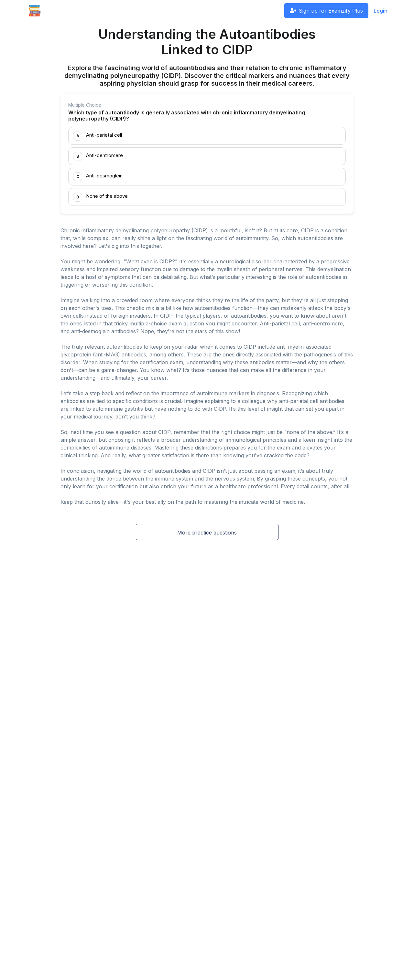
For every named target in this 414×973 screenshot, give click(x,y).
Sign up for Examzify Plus (331, 10)
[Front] (35, 11)
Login (380, 10)
